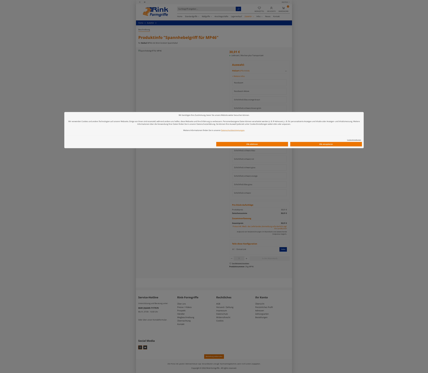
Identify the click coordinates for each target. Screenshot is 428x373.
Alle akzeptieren (326, 144)
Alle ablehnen (252, 144)
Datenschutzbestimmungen (232, 130)
